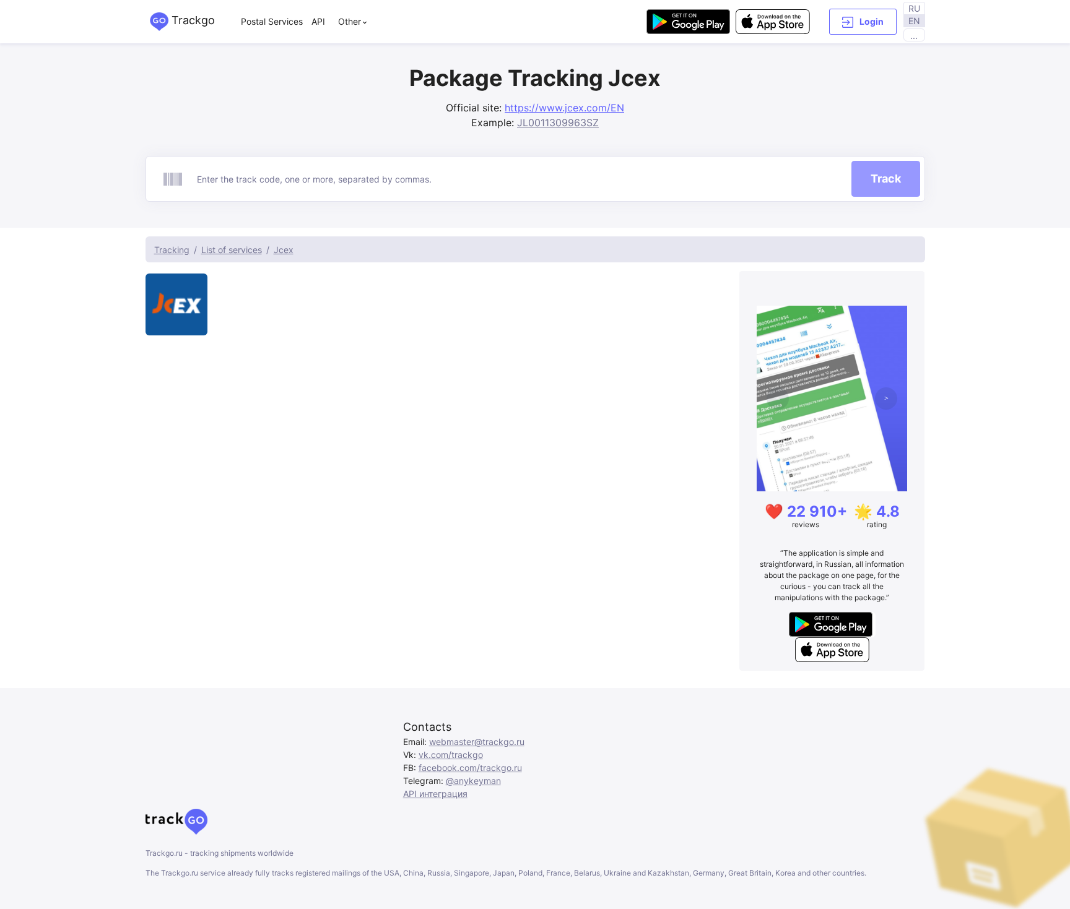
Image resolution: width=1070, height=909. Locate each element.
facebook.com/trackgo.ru (470, 767)
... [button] (914, 35)
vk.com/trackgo (451, 754)
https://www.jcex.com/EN (564, 107)
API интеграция (435, 793)
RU (914, 8)
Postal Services (272, 21)
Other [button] (349, 21)
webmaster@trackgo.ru (476, 741)
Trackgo (191, 20)
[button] (863, 22)
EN (914, 20)
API (318, 21)
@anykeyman (473, 780)
